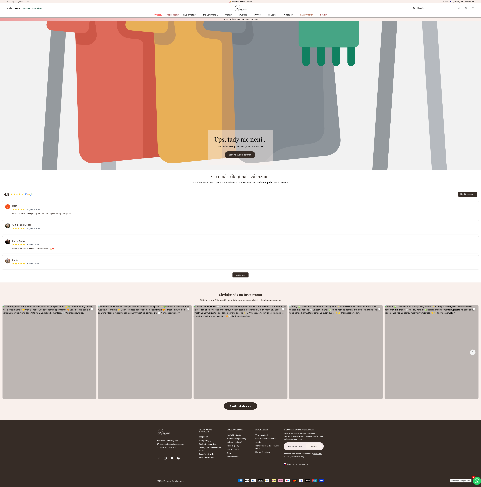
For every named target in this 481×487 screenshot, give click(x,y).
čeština (468, 2)
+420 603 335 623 (168, 447)
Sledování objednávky (236, 438)
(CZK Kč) (456, 2)
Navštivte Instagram (240, 406)
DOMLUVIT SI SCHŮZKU (32, 8)
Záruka (258, 442)
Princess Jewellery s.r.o (174, 481)
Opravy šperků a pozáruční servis (267, 447)
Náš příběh (203, 437)
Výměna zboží (261, 435)
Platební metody (262, 452)
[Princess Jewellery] (240, 8)
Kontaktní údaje (234, 435)
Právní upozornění (206, 457)
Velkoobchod (232, 456)
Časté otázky (233, 449)
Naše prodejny (205, 440)
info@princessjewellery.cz (172, 444)
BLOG (17, 8)
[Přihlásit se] (466, 8)
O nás (445, 2)
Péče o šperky (233, 446)
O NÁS (9, 8)
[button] (473, 8)
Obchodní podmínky (208, 444)
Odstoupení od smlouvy (265, 438)
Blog (229, 453)
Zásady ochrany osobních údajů (210, 449)
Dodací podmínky (206, 454)
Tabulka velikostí (234, 442)
